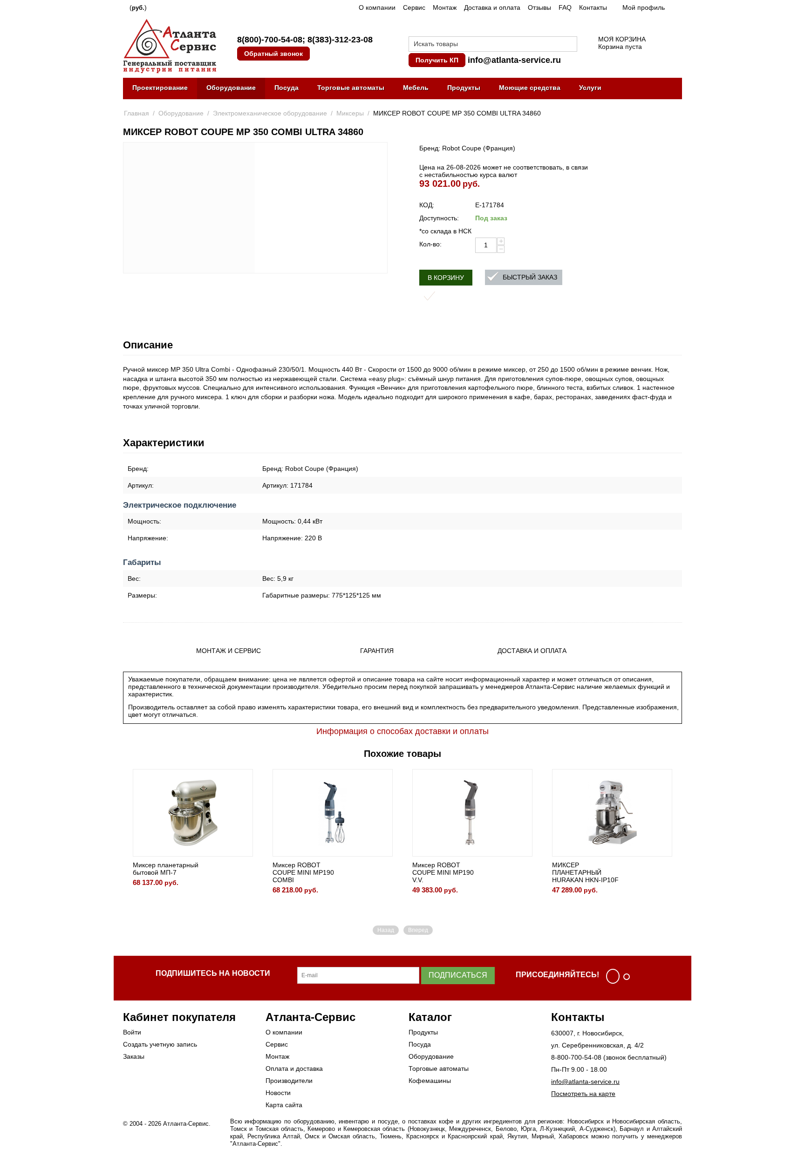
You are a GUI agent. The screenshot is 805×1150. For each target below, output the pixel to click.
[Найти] (570, 45)
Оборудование (231, 87)
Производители (289, 1080)
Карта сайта (284, 1105)
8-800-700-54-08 (576, 1057)
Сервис (414, 7)
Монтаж (445, 7)
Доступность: (439, 218)
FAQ (565, 7)
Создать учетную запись (160, 1044)
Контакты (593, 7)
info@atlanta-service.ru (514, 60)
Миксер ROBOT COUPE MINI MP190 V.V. (443, 872)
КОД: (426, 205)
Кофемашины (430, 1080)
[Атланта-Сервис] (169, 45)
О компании (377, 7)
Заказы (133, 1056)
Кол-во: (430, 244)
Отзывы (539, 7)
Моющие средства (529, 87)
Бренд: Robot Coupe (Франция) (467, 148)
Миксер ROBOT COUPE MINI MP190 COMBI (303, 872)
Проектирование (160, 87)
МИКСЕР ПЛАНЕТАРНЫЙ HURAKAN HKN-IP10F (585, 872)
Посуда (286, 87)
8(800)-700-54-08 (269, 39)
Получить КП (437, 60)
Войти (132, 1032)
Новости (278, 1092)
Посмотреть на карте (583, 1093)
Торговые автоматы (350, 87)
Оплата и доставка (294, 1068)
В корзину (446, 277)
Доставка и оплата (492, 7)
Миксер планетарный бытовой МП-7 (165, 868)
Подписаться (458, 975)
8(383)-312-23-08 (340, 39)
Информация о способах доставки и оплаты (402, 731)
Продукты (463, 87)
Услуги (590, 87)
